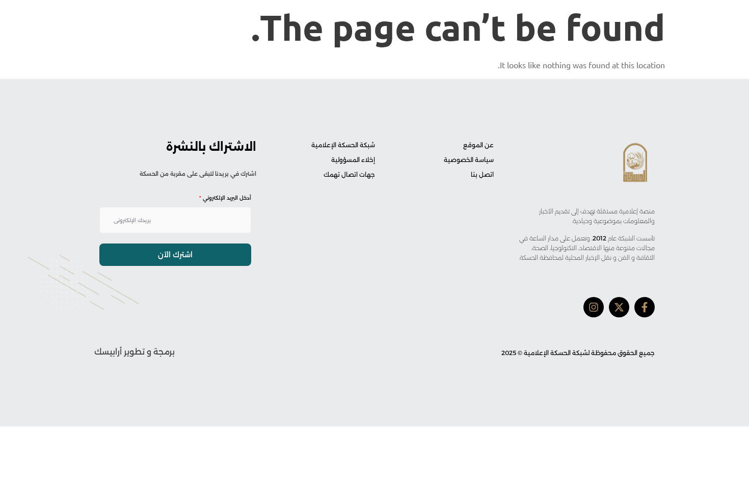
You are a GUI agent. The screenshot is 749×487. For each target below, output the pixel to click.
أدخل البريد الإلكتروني (225, 198)
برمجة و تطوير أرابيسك (134, 352)
